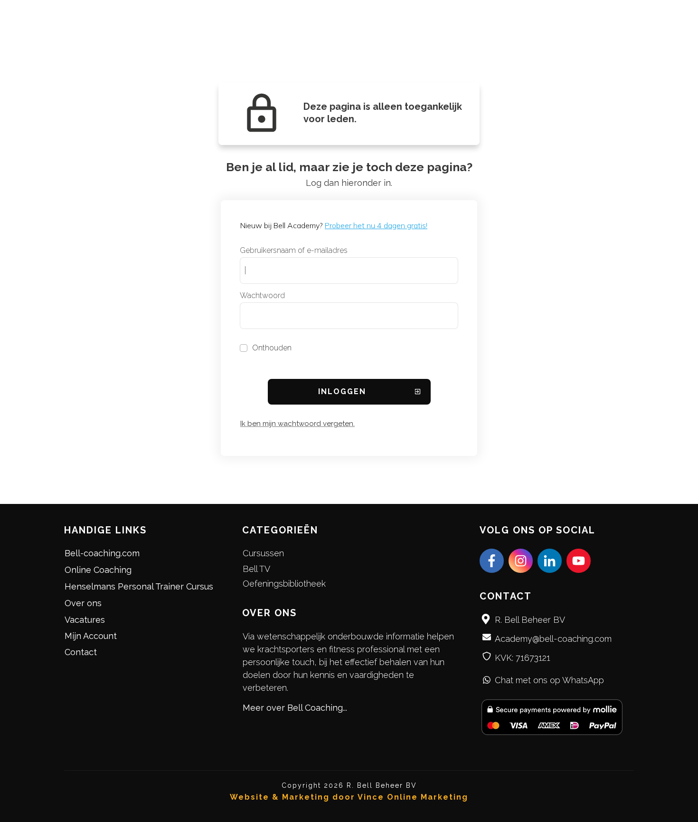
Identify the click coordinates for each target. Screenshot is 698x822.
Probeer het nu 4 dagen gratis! (376, 225)
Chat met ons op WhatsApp (549, 680)
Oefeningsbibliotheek (284, 584)
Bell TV (256, 569)
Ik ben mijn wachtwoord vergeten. (297, 423)
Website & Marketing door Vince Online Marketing (349, 797)
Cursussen (263, 553)
